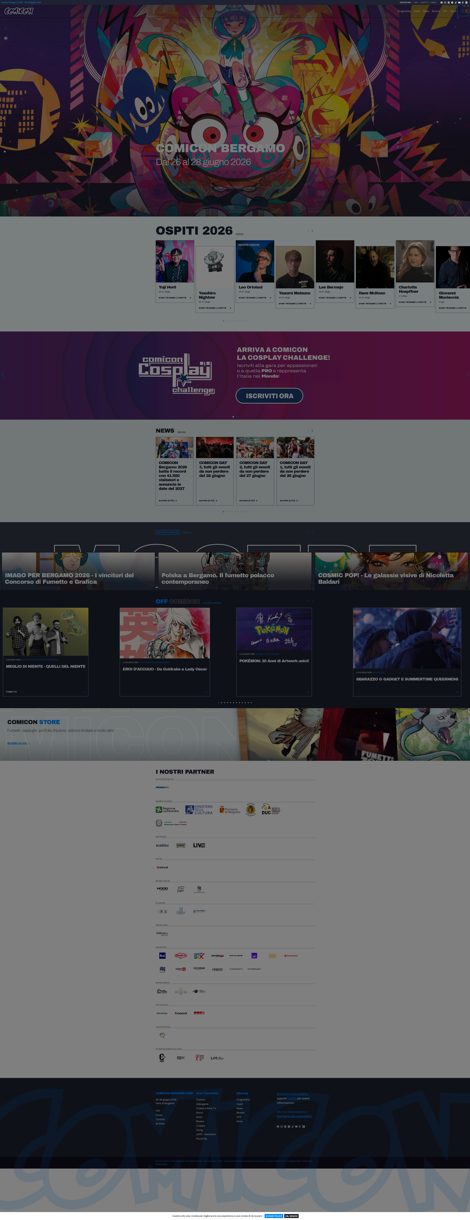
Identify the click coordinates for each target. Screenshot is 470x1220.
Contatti (424, 2)
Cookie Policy (274, 1216)
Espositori (405, 2)
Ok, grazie (291, 1216)
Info (416, 2)
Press (433, 2)
